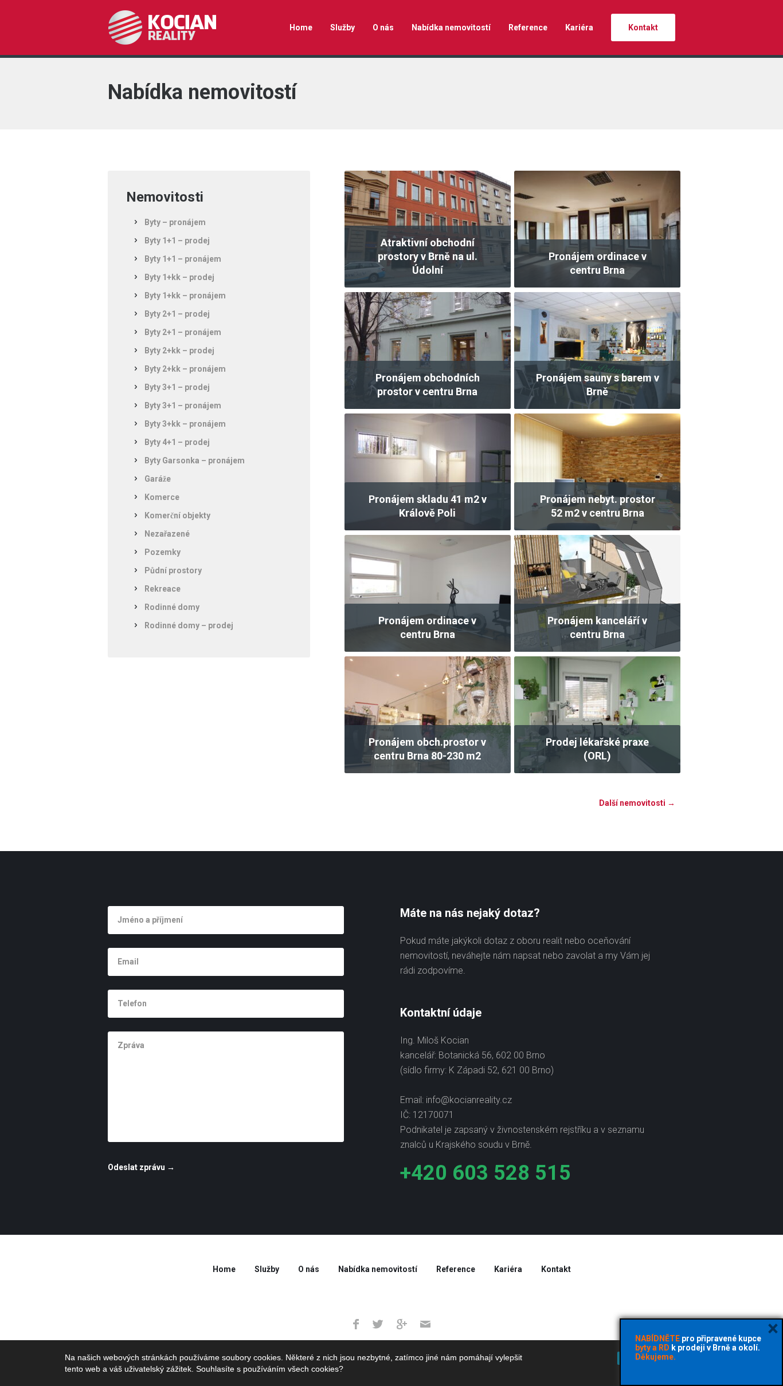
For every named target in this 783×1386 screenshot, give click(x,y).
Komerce (161, 497)
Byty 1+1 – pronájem (182, 258)
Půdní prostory (173, 570)
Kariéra (579, 27)
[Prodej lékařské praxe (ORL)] (597, 714)
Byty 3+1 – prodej (177, 387)
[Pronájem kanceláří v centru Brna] (597, 592)
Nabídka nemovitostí (451, 27)
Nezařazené (167, 533)
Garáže (157, 478)
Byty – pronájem (175, 222)
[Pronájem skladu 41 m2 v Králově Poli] (427, 471)
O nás (383, 27)
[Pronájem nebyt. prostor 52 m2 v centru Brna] (597, 471)
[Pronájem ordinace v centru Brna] (597, 228)
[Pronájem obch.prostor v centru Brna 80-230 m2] (427, 714)
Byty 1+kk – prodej (179, 277)
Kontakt (643, 27)
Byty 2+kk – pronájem (185, 368)
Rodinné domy (171, 607)
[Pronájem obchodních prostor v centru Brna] (427, 350)
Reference (527, 27)
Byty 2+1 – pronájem (182, 332)
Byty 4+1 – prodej (177, 442)
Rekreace (162, 588)
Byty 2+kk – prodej (179, 350)
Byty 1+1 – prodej (177, 240)
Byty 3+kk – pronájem (185, 423)
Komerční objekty (177, 515)
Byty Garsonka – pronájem (194, 460)
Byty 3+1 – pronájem (182, 405)
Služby (342, 27)
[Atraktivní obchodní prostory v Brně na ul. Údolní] (427, 228)
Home (300, 27)
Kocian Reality (162, 27)
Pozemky (162, 552)
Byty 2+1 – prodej (177, 313)
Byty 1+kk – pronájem (185, 295)
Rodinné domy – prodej (188, 625)
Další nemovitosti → (637, 803)
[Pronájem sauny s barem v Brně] (597, 350)
